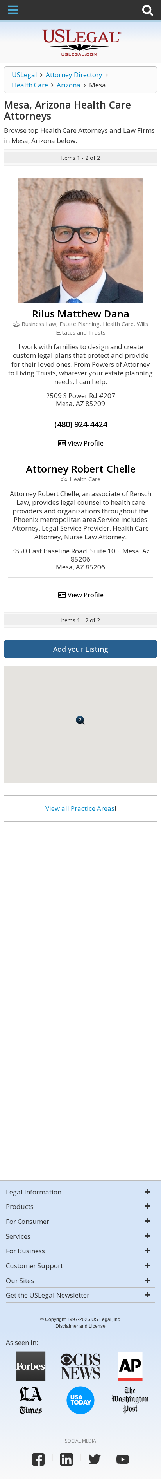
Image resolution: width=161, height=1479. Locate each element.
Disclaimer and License (80, 1326)
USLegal (24, 74)
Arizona (68, 84)
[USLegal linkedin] (66, 1459)
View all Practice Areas (79, 808)
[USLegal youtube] (122, 1459)
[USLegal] (80, 30)
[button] (80, 720)
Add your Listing (80, 649)
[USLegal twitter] (94, 1459)
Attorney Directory (74, 74)
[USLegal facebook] (38, 1459)
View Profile (85, 443)
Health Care (30, 84)
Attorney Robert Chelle (81, 469)
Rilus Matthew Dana (80, 313)
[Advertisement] (80, 910)
